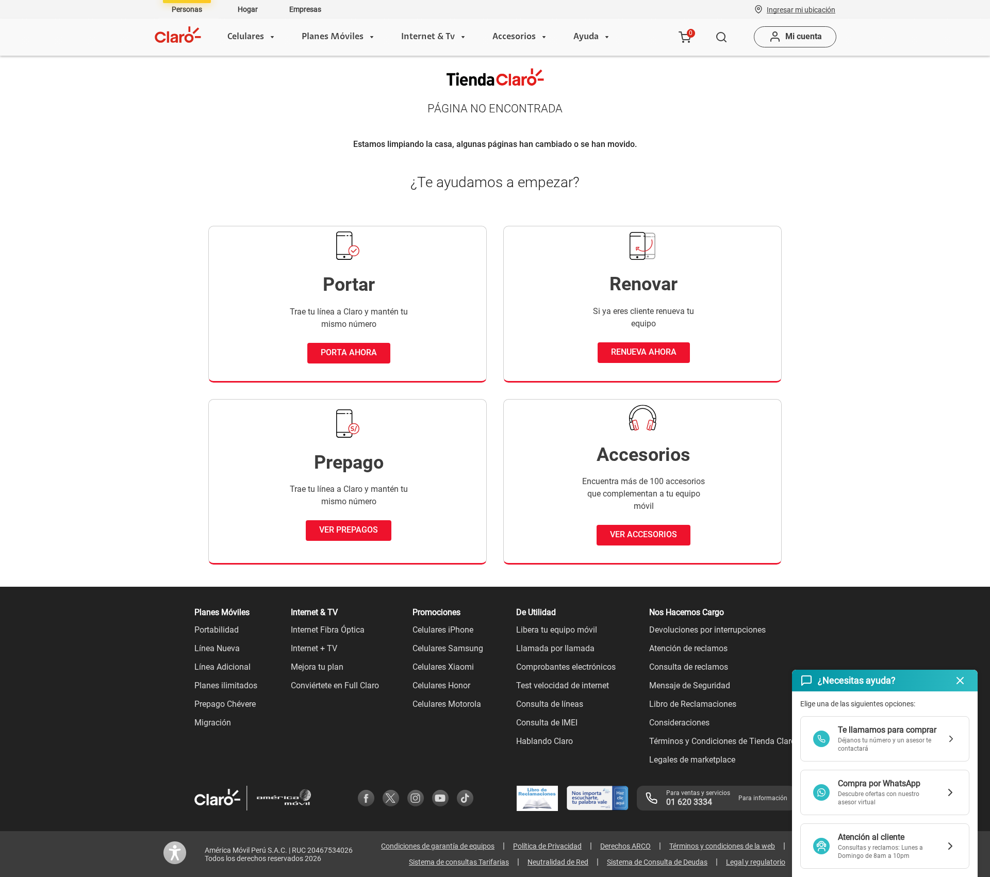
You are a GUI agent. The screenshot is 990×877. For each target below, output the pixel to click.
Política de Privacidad (547, 846)
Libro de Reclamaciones (692, 704)
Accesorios (514, 37)
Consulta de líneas (549, 704)
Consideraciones (679, 722)
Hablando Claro (544, 741)
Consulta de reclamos (688, 667)
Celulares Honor (441, 685)
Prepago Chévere (225, 704)
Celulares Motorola (446, 704)
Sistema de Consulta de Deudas (657, 862)
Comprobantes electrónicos (566, 667)
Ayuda (586, 37)
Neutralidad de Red (557, 862)
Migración (212, 722)
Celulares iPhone (442, 630)
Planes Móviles (333, 37)
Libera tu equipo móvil (556, 630)
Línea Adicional (222, 667)
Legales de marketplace (692, 760)
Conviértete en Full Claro (335, 685)
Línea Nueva (217, 648)
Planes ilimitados (225, 685)
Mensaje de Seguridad (689, 685)
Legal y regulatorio (755, 862)
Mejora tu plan (317, 667)
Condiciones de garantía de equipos (437, 846)
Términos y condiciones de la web (722, 846)
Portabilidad (216, 630)
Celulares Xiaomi (443, 667)
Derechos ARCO (625, 846)
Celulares (245, 37)
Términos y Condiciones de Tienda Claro (722, 741)
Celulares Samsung (447, 648)
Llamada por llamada (555, 648)
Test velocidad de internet (562, 685)
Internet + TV (314, 648)
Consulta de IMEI (547, 722)
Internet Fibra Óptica (328, 630)
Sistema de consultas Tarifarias (459, 862)
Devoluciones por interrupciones (707, 630)
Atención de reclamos (688, 648)
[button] (801, 9)
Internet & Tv (428, 37)
